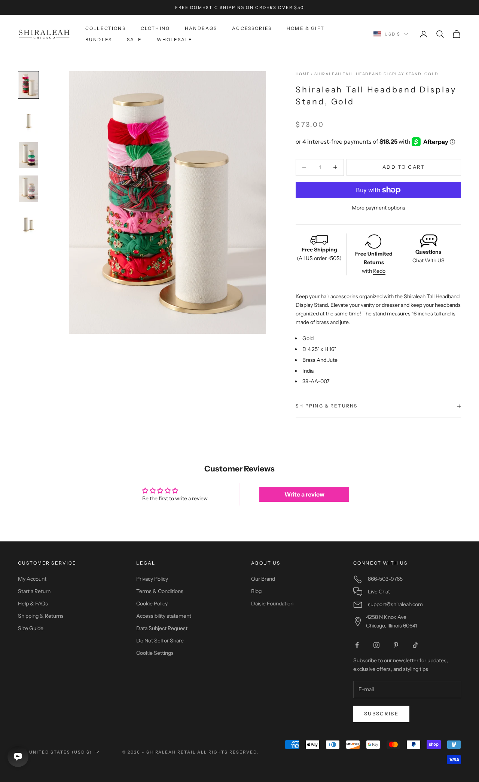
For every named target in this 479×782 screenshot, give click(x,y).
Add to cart (403, 167)
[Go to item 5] (28, 223)
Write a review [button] (304, 494)
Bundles (98, 39)
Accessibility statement (163, 616)
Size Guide (30, 628)
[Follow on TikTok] (415, 645)
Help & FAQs (33, 603)
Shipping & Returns (41, 616)
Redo (379, 271)
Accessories (252, 28)
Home (302, 73)
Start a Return (34, 591)
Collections (105, 28)
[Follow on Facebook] (357, 645)
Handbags (201, 28)
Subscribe (381, 714)
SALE (134, 39)
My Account (32, 578)
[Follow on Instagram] (376, 645)
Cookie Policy (152, 603)
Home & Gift (305, 28)
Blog (256, 591)
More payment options (378, 207)
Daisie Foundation (272, 603)
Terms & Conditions (159, 591)
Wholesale (174, 39)
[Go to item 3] (28, 155)
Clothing (155, 28)
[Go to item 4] (28, 188)
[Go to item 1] (28, 85)
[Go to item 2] (28, 120)
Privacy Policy (152, 578)
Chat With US (428, 260)
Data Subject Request (161, 628)
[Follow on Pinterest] (396, 645)
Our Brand (263, 578)
